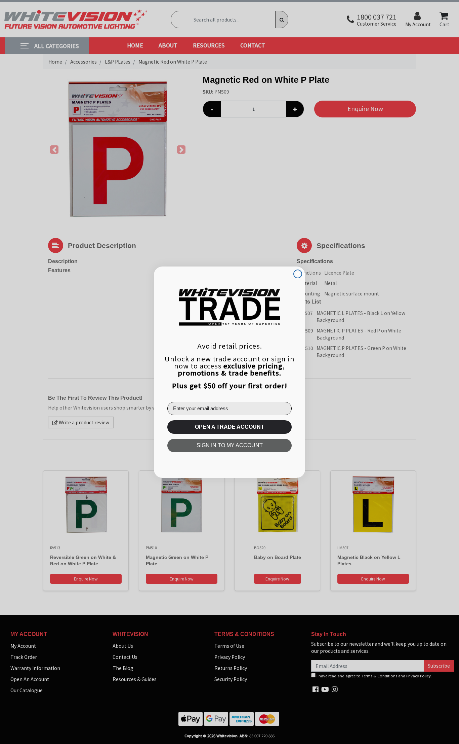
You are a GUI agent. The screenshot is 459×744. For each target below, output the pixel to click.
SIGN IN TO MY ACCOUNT (230, 445)
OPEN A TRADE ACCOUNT (229, 427)
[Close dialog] (298, 274)
